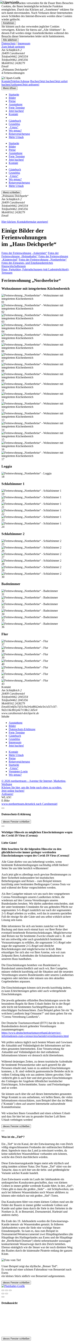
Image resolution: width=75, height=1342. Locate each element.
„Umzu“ (13, 127)
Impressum (24, 43)
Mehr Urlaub (16, 137)
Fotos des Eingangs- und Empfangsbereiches (27, 262)
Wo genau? (15, 130)
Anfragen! (7, 794)
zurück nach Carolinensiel (42, 803)
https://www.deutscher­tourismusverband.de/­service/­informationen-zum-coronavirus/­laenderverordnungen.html (35, 1034)
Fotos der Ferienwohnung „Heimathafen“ (30, 254)
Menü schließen (11, 192)
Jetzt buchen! (16, 110)
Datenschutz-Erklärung (22, 729)
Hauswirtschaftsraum (13, 266)
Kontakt (13, 114)
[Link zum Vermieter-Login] (13, 1286)
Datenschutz (8, 43)
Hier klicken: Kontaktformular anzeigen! (24, 221)
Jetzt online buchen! (12, 790)
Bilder (12, 97)
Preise (12, 101)
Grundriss (14, 124)
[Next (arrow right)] (6, 1293)
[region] (37, 46)
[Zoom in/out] (10, 1290)
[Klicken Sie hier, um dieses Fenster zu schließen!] (2, 808)
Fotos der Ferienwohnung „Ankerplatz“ (24, 253)
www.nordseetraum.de (14, 803)
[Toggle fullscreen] (6, 1290)
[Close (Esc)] (2, 1290)
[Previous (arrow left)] (2, 1293)
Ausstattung (15, 104)
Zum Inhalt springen (13, 46)
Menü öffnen (9, 88)
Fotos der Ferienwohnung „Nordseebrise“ (43, 259)
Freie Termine (17, 107)
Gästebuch (15, 120)
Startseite (14, 94)
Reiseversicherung (19, 133)
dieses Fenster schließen (16, 821)
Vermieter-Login (18, 771)
